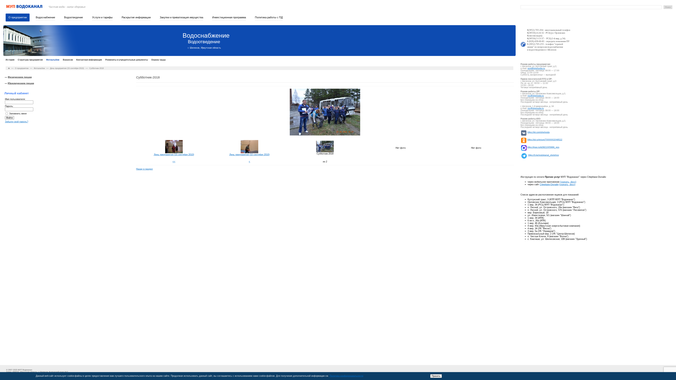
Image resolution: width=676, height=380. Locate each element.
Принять (436, 376)
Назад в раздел (144, 169)
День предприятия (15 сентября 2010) (67, 68)
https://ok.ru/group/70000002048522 (544, 140)
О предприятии (17, 17)
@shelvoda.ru (538, 68)
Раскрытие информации (136, 17)
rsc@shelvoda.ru (536, 96)
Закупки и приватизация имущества (181, 17)
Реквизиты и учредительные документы (126, 60)
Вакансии (68, 60)
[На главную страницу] (24, 8)
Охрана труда (158, 60)
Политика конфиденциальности (346, 376)
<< (174, 161)
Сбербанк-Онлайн (549, 184)
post (530, 68)
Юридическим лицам (21, 83)
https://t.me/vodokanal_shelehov (543, 155)
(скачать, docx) (568, 181)
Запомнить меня (18, 113)
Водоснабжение (45, 17)
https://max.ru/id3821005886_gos (543, 147)
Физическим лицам (20, 77)
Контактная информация (89, 60)
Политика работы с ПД (269, 17)
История (10, 60)
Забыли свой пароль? (16, 121)
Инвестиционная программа (229, 17)
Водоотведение (73, 17)
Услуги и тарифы (102, 17)
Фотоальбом (52, 60)
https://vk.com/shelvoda (538, 132)
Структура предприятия (30, 60)
